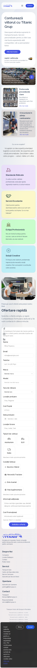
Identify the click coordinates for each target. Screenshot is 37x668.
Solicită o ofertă (18, 524)
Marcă (5, 370)
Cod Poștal (7, 406)
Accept (30, 627)
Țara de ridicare (9, 388)
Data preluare (8, 415)
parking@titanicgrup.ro (9, 587)
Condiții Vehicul (9, 462)
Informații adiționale (11, 499)
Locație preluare (10, 397)
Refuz (20, 627)
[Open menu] (22, 6)
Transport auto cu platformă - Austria (18, 612)
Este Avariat (12, 482)
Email (5, 351)
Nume (5, 342)
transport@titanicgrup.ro (9, 597)
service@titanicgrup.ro (9, 602)
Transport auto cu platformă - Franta (18, 619)
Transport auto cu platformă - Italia (18, 617)
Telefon (6, 360)
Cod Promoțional (10, 512)
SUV (22, 442)
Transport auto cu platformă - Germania (18, 615)
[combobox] (18, 374)
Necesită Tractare (14, 475)
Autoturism (9, 442)
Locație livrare (9, 424)
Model (5, 378)
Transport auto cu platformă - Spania (18, 621)
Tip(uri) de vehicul (10, 434)
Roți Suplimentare (14, 490)
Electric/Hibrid (13, 467)
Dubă (9, 453)
